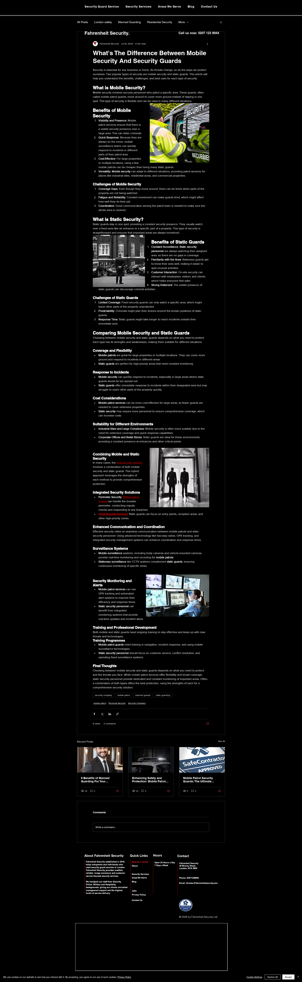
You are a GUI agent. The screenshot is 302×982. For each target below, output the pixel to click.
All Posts (82, 22)
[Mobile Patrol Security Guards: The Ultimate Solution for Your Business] (202, 760)
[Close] (298, 976)
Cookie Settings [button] (254, 977)
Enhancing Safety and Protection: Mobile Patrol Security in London (149, 779)
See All (221, 741)
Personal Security (117, 703)
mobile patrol (123, 695)
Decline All (272, 977)
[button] (220, 22)
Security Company (137, 703)
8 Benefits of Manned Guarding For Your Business (95, 779)
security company (103, 695)
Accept (288, 977)
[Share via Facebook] (94, 713)
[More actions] (207, 44)
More (181, 22)
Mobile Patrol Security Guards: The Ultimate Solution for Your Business (201, 779)
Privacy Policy (124, 977)
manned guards (143, 695)
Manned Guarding (129, 22)
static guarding (163, 695)
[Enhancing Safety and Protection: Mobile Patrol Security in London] (151, 760)
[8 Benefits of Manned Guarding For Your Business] (100, 760)
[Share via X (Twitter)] (102, 713)
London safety (103, 22)
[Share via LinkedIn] (109, 713)
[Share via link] (117, 713)
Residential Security (159, 22)
